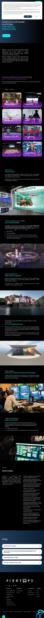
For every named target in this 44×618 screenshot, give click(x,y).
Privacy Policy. (38, 9)
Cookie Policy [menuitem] (11, 611)
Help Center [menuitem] (30, 590)
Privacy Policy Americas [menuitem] (18, 611)
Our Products (6, 35)
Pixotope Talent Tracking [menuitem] (10, 604)
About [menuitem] (38, 590)
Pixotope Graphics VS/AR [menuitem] (10, 590)
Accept (28, 16)
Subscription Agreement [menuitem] (27, 611)
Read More (11, 104)
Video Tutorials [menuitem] (30, 594)
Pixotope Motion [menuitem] (9, 594)
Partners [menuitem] (18, 592)
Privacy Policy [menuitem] (5, 611)
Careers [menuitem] (38, 594)
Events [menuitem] (38, 592)
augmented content (21, 229)
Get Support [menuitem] (31, 588)
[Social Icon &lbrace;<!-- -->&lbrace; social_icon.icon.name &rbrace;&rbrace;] (7, 585)
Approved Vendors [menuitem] (19, 590)
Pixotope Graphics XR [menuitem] (10, 592)
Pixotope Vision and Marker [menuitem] (9, 597)
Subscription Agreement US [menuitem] (37, 611)
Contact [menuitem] (38, 596)
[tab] (3, 89)
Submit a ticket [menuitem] (30, 592)
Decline (36, 16)
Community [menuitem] (19, 588)
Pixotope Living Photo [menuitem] (10, 603)
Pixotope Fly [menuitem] (8, 599)
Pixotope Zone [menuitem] (9, 601)
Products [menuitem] (8, 588)
